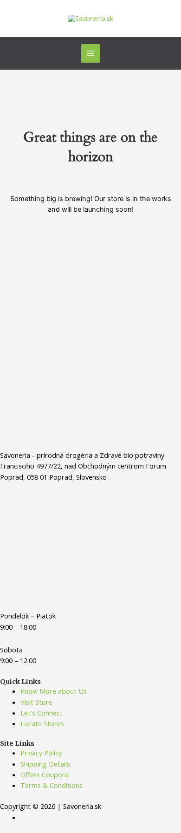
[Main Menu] (90, 53)
